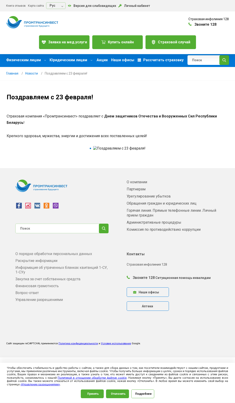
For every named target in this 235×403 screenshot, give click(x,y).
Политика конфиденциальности (78, 343)
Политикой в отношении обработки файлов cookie (92, 377)
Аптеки (147, 306)
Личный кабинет (137, 6)
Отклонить (118, 393)
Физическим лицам (24, 60)
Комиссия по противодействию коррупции (164, 229)
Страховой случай (174, 42)
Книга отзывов (16, 5)
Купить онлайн (121, 42)
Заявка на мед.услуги (67, 42)
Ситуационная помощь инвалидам (183, 278)
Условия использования (116, 343)
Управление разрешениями (39, 299)
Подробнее (143, 393)
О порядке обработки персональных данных (53, 254)
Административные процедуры (154, 222)
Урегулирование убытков (149, 196)
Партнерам (136, 189)
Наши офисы (122, 60)
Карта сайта (36, 5)
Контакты (136, 254)
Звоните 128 (143, 277)
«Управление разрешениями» (40, 384)
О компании (137, 182)
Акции (102, 60)
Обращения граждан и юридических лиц (161, 203)
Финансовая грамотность (37, 286)
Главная (12, 73)
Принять (93, 393)
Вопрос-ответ (27, 293)
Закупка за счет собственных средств (48, 279)
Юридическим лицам (69, 60)
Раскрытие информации (36, 260)
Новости (31, 73)
